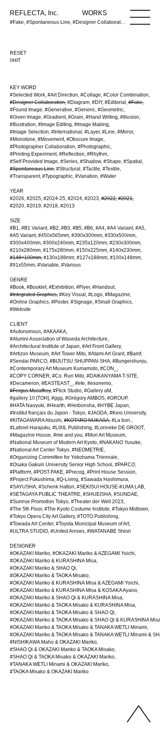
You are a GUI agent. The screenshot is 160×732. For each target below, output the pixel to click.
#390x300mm (86, 235)
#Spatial (132, 161)
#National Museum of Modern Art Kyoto (53, 442)
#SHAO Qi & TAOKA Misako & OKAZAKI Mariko (62, 657)
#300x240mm (58, 243)
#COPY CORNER (30, 376)
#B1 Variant (34, 228)
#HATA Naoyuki (27, 405)
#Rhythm (97, 154)
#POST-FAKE (48, 472)
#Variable (48, 265)
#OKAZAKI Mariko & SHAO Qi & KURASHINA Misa (66, 598)
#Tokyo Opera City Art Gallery (42, 516)
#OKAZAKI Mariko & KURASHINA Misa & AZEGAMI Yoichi (74, 583)
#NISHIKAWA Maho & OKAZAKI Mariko (53, 642)
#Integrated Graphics (33, 294)
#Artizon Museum (29, 354)
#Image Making (91, 124)
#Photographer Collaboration (42, 147)
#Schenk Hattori (56, 487)
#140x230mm (125, 250)
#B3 (65, 228)
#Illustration (23, 124)
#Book (17, 287)
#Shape (112, 161)
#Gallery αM (97, 391)
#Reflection (72, 154)
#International (66, 132)
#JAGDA (97, 413)
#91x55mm (22, 265)
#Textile (111, 169)
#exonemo (99, 383)
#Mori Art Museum (105, 435)
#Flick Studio (67, 391)
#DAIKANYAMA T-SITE (112, 376)
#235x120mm (91, 243)
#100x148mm (125, 257)
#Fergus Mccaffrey (30, 391)
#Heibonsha (81, 405)
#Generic (85, 110)
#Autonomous (25, 331)
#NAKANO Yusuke (120, 442)
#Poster (59, 302)
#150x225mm (91, 250)
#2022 (108, 198)
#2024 (75, 198)
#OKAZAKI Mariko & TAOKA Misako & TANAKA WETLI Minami (78, 627)
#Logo (95, 294)
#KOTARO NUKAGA (86, 420)
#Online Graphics (29, 302)
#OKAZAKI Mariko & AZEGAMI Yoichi (94, 553)
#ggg (57, 398)
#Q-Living (67, 479)
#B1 (14, 228)
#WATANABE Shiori (109, 531)
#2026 (17, 198)
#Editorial (115, 102)
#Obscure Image (84, 139)
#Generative (58, 110)
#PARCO (125, 464)
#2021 (125, 198)
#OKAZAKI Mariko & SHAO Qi (43, 568)
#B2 (54, 228)
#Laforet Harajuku (30, 427)
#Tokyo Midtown (130, 509)
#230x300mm (125, 243)
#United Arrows (67, 531)
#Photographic (94, 147)
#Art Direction (63, 95)
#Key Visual (72, 294)
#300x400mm (25, 243)
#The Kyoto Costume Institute (77, 509)
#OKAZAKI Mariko (30, 553)
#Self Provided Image (34, 161)
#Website (20, 309)
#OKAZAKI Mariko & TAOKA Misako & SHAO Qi (62, 612)
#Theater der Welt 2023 (97, 501)
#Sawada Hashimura (104, 479)
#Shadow (90, 161)
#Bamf (134, 354)
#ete (80, 383)
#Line (108, 132)
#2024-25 (54, 198)
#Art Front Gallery (101, 346)
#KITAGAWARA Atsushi (36, 420)
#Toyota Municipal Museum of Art (92, 524)
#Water (108, 176)
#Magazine (117, 294)
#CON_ (108, 368)
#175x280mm (58, 250)
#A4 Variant (120, 228)
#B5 (77, 228)
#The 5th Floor (26, 509)
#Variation (86, 176)
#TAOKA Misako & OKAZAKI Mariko (49, 671)
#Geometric (110, 110)
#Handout (103, 287)
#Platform (20, 472)
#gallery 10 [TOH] (29, 398)
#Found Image (26, 110)
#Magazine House (30, 435)
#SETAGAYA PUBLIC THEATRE (45, 494)
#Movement (51, 139)
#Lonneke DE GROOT (119, 427)
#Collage (90, 95)
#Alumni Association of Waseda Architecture (58, 339)
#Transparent (25, 176)
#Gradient (54, 117)
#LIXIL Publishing (72, 427)
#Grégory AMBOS (85, 398)
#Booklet (36, 287)
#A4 (100, 228)
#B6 (88, 228)
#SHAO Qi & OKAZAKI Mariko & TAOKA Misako (62, 649)
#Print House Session (111, 472)
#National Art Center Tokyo (39, 450)
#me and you (67, 435)
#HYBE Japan (113, 405)
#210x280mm (25, 250)
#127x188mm (92, 257)
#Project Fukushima (32, 479)
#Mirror (125, 132)
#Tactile (91, 169)
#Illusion (129, 117)
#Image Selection (29, 132)
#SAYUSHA (23, 487)
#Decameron (24, 383)
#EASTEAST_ (57, 383)
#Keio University (128, 413)
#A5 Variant (23, 235)
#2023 (92, 198)
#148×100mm (25, 257)
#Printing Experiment (33, 154)
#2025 (34, 198)
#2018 (50, 206)
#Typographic (57, 176)
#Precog (75, 472)
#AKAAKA (54, 331)
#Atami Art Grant (106, 354)
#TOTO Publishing (97, 516)
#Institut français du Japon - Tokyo (47, 413)
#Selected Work (27, 95)
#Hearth (56, 405)
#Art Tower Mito (68, 354)
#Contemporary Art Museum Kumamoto (54, 368)
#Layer (92, 132)
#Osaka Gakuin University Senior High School (61, 464)
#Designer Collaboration (37, 102)
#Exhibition (61, 287)
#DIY (97, 102)
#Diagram (78, 102)
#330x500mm (120, 235)
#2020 (17, 206)
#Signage (81, 302)
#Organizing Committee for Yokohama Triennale (63, 457)
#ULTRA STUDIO (29, 531)
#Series (69, 161)
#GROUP (117, 398)
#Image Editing (55, 124)
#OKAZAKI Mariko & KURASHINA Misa (53, 561)
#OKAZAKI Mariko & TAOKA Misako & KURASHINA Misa (72, 605)
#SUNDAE (125, 494)
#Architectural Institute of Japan (45, 346)
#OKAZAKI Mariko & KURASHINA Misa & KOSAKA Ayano (73, 590)
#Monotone (22, 139)
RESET (18, 53)
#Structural (68, 169)
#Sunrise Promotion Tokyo (39, 501)
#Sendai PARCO (28, 361)
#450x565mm (53, 235)
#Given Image (25, 117)
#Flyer (83, 287)
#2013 (67, 206)
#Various (71, 265)
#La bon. (121, 420)
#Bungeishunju (129, 361)
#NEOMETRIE (88, 450)
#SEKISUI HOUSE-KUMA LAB (110, 487)
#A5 (139, 228)
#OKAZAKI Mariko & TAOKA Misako (49, 575)
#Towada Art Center (31, 524)
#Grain (75, 117)
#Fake (135, 102)
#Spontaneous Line (32, 169)
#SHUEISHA (97, 494)
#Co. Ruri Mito (68, 376)
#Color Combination (126, 95)
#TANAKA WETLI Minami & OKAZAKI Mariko (59, 664)
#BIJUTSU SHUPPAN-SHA (80, 361)
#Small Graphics (113, 302)
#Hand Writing (102, 117)
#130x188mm (58, 257)
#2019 (34, 206)
